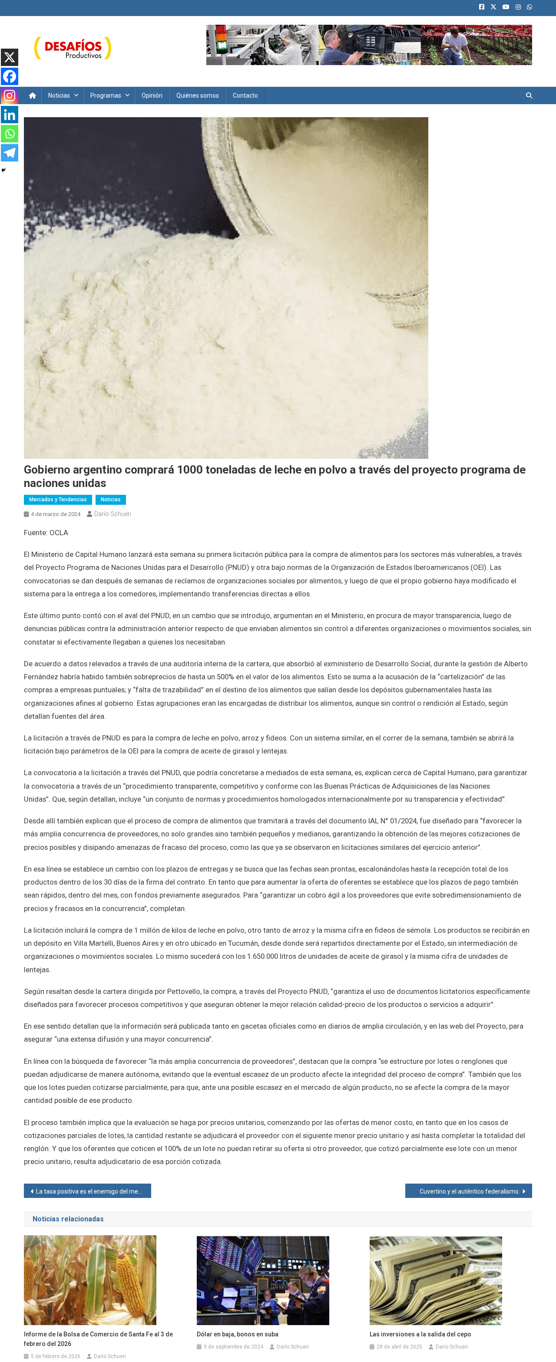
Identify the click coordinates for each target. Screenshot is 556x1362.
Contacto (245, 95)
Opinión (152, 95)
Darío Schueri (112, 513)
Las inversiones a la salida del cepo (420, 1334)
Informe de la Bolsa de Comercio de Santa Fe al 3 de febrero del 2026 (98, 1339)
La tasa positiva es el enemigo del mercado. (93, 1191)
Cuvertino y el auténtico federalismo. (470, 1191)
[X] (9, 57)
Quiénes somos (197, 95)
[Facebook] (9, 76)
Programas (105, 95)
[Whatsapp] (9, 133)
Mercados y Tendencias (58, 500)
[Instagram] (9, 95)
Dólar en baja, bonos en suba (237, 1334)
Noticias (59, 95)
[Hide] (3, 170)
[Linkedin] (9, 114)
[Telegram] (9, 152)
